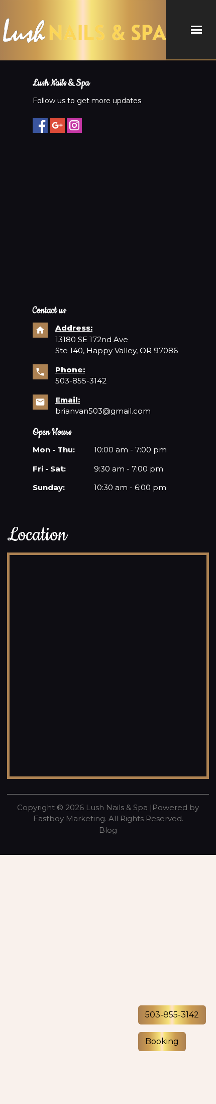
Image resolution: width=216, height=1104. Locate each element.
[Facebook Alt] (40, 125)
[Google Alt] (57, 125)
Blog (108, 830)
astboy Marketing (71, 818)
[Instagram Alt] (74, 125)
